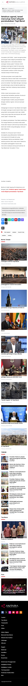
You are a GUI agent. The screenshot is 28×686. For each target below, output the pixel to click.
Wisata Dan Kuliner (7, 637)
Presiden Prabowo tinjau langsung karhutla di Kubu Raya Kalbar (17, 480)
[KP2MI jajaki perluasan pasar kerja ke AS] (4, 503)
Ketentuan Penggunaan (8, 662)
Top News (4, 517)
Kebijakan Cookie (6, 667)
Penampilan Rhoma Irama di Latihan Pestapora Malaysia (14, 591)
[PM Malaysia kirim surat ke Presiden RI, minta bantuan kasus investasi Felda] (4, 489)
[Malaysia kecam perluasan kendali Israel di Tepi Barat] (14, 436)
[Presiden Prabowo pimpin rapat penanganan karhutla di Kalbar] (4, 459)
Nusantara (4, 658)
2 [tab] (11, 596)
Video (3, 628)
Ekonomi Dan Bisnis (7, 635)
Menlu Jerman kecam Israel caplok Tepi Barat (13, 329)
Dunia (11, 8)
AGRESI (4, 235)
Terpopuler (4, 623)
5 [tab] (18, 596)
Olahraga (4, 640)
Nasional (3, 649)
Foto (2, 574)
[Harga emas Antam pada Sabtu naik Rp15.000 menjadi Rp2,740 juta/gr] (4, 511)
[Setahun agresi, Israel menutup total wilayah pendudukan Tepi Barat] (14, 529)
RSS (2, 675)
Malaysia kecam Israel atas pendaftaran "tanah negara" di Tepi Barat (13, 399)
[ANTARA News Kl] (15, 2)
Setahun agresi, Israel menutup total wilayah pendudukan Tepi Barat (12, 10)
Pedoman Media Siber (7, 672)
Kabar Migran (5, 632)
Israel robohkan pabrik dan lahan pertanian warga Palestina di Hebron (12, 306)
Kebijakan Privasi (6, 664)
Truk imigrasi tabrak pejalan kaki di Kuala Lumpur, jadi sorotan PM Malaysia (17, 567)
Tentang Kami (5, 670)
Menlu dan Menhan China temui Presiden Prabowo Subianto (17, 466)
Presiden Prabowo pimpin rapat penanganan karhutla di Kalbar (17, 458)
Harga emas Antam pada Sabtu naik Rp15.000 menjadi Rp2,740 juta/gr (16, 510)
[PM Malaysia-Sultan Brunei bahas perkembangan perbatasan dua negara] (4, 496)
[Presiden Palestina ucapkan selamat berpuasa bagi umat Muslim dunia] (14, 413)
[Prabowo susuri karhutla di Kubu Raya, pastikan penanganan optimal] (4, 474)
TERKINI (3, 452)
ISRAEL (10, 235)
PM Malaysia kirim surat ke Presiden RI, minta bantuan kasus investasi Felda (17, 488)
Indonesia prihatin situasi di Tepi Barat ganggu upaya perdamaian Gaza (13, 376)
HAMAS (14, 232)
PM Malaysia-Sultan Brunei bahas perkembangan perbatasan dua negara (17, 495)
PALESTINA (21, 232)
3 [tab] (14, 596)
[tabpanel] (14, 586)
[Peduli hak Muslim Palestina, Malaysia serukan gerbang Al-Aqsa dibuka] (14, 344)
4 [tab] (16, 596)
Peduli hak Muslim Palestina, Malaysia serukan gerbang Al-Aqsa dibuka (13, 353)
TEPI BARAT (7, 232)
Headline (3, 652)
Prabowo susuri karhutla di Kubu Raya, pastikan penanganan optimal (17, 473)
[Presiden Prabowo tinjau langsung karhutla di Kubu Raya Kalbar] (4, 481)
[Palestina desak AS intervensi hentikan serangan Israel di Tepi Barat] (14, 252)
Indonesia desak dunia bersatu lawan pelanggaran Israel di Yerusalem (13, 283)
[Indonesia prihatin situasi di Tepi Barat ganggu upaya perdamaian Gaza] (14, 367)
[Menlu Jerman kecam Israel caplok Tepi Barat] (14, 321)
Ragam (3, 647)
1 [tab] (9, 596)
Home (6, 8)
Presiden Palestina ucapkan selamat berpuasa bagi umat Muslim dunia (12, 422)
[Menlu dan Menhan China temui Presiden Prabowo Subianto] (4, 466)
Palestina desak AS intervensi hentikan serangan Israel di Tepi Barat (13, 260)
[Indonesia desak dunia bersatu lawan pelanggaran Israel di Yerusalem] (14, 275)
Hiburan (3, 643)
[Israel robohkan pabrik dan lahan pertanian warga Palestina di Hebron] (14, 298)
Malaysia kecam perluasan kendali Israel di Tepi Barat (13, 445)
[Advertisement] (14, 165)
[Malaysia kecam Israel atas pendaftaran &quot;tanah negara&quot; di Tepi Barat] (14, 390)
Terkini (3, 617)
